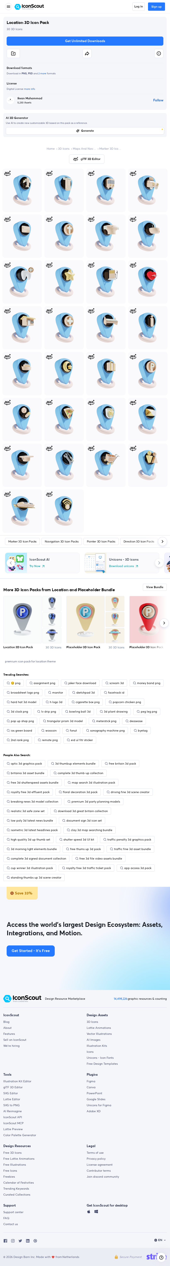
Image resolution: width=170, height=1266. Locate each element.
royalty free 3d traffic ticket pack (88, 868)
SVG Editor (10, 1093)
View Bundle (154, 587)
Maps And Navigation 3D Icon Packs (84, 148)
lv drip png (48, 711)
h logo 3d (56, 702)
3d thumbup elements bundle (75, 763)
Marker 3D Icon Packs (111, 148)
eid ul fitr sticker (82, 740)
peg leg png (149, 711)
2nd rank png (20, 740)
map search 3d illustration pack (93, 782)
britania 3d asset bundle (27, 773)
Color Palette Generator (19, 1135)
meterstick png (106, 721)
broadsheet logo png (25, 692)
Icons (90, 1052)
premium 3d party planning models (96, 801)
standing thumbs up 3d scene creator (36, 877)
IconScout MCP (13, 1123)
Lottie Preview (13, 1129)
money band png (148, 683)
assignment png (44, 683)
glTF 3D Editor (13, 1087)
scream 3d (116, 683)
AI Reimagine (12, 1111)
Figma (91, 1081)
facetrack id (116, 692)
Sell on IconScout (14, 1040)
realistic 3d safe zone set (28, 811)
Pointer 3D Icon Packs (101, 541)
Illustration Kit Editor (17, 1081)
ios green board (21, 730)
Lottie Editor (11, 1099)
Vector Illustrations (99, 1034)
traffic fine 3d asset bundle (132, 849)
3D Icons (63, 148)
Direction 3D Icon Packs (139, 541)
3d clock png (19, 711)
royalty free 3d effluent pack (30, 792)
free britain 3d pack (122, 763)
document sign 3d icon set (84, 820)
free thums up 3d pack (85, 849)
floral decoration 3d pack (80, 792)
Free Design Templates (102, 1064)
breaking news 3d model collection (34, 801)
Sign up (156, 6)
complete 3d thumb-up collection (80, 773)
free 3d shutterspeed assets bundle (34, 782)
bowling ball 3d (80, 711)
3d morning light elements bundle (34, 849)
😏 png (15, 683)
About (7, 1028)
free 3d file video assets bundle (100, 858)
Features (9, 1034)
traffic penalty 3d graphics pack (129, 839)
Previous (11, 563)
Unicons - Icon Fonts (100, 1058)
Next (159, 563)
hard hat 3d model (23, 702)
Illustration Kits (97, 1046)
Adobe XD (94, 1111)
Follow (158, 100)
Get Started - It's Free (31, 951)
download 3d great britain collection (83, 811)
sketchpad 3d (85, 692)
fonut (73, 730)
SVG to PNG (11, 1105)
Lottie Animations (99, 1028)
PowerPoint (94, 1093)
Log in (138, 6)
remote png (50, 740)
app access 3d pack (137, 868)
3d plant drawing (116, 711)
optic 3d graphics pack (26, 763)
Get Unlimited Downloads (85, 41)
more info (29, 88)
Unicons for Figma (99, 1105)
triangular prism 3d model (65, 721)
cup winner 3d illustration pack (32, 868)
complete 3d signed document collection (38, 858)
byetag (142, 730)
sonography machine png (107, 730)
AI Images (93, 1040)
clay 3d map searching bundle (91, 830)
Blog (6, 1022)
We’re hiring (11, 1046)
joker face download (82, 683)
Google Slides (96, 1099)
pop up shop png (22, 721)
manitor (57, 692)
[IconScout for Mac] (89, 1212)
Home (51, 148)
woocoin (51, 730)
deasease (136, 721)
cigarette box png (88, 702)
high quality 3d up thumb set (30, 839)
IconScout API (12, 1117)
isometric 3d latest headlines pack (34, 830)
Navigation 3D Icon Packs (61, 541)
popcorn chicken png (127, 702)
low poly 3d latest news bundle (32, 820)
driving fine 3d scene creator (130, 792)
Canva (91, 1087)
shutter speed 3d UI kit (78, 839)
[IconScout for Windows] (96, 1212)
